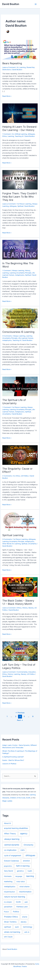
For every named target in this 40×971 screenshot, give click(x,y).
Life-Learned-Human (25, 338)
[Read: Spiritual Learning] (20, 522)
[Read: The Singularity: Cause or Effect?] (20, 455)
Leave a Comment (9, 67)
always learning (11, 839)
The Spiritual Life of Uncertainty (14, 401)
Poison (6, 912)
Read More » (6, 96)
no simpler (8, 902)
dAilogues (31, 134)
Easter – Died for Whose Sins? (13, 760)
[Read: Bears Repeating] (20, 50)
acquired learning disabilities (16, 828)
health (30, 871)
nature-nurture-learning (14, 897)
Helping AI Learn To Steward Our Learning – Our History (19, 128)
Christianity (28, 845)
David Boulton (10, 4)
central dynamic (11, 845)
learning (30, 876)
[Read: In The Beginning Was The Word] (20, 250)
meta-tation (20, 882)
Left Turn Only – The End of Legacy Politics (18, 666)
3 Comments (7, 336)
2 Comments (7, 476)
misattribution (9, 892)
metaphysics (19, 275)
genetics (20, 871)
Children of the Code (17, 798)
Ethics (4, 136)
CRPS (22, 850)
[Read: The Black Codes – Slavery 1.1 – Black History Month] (20, 587)
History (27, 270)
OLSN (28, 798)
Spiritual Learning (12, 535)
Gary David (8, 871)
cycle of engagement (12, 855)
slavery (23, 922)
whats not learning (12, 932)
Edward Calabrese (11, 861)
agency (23, 833)
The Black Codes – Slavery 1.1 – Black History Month (18, 602)
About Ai (7, 823)
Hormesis (8, 876)
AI (17, 67)
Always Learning (18, 270)
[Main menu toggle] (35, 4)
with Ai (26, 932)
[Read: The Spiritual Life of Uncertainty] (20, 386)
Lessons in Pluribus (9, 764)
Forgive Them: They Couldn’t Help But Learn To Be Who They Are (19, 196)
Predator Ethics (11, 917)
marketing (8, 881)
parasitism (8, 907)
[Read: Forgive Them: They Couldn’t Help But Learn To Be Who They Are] (20, 180)
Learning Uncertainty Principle (20, 273)
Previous (20, 713)
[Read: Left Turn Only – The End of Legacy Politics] (20, 651)
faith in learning (23, 866)
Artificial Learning (21, 134)
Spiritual (20, 206)
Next (20, 720)
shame (24, 917)
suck (17, 927)
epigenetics (8, 866)
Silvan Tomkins (10, 922)
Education (32, 672)
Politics (16, 912)
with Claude (8, 937)
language (18, 876)
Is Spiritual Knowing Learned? (13, 757)
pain (26, 902)
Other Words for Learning (11, 544)
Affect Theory (10, 834)
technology (27, 927)
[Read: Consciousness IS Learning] (20, 318)
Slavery (31, 608)
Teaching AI (19, 136)
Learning (22, 67)
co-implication (10, 850)
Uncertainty (6, 414)
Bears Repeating (12, 63)
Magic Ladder (7, 801)
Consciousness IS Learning (18, 331)
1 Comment (6, 134)
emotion (26, 861)
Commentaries (22, 672)
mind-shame (24, 887)
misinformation (25, 892)
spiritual (7, 927)
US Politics (25, 476)
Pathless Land (22, 907)
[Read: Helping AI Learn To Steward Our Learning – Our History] (20, 113)
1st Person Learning (24, 204)
